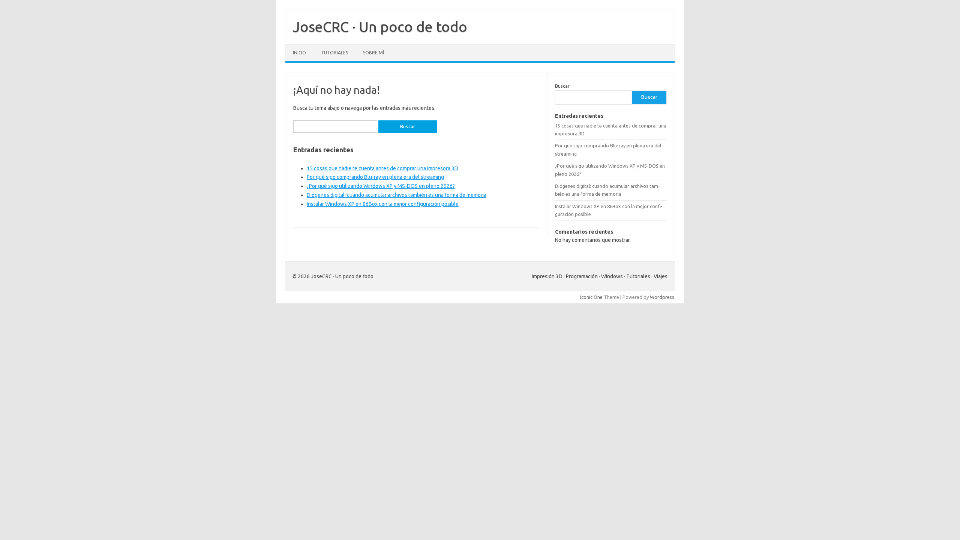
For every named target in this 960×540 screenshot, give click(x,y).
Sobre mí (373, 52)
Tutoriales (334, 52)
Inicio (299, 52)
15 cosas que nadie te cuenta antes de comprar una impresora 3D (382, 168)
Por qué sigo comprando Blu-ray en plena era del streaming (375, 177)
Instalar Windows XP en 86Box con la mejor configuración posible (383, 204)
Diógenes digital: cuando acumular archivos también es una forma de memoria (396, 195)
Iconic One (591, 297)
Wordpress (662, 297)
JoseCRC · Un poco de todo (380, 26)
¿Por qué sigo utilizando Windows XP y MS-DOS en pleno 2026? (381, 186)
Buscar (562, 85)
